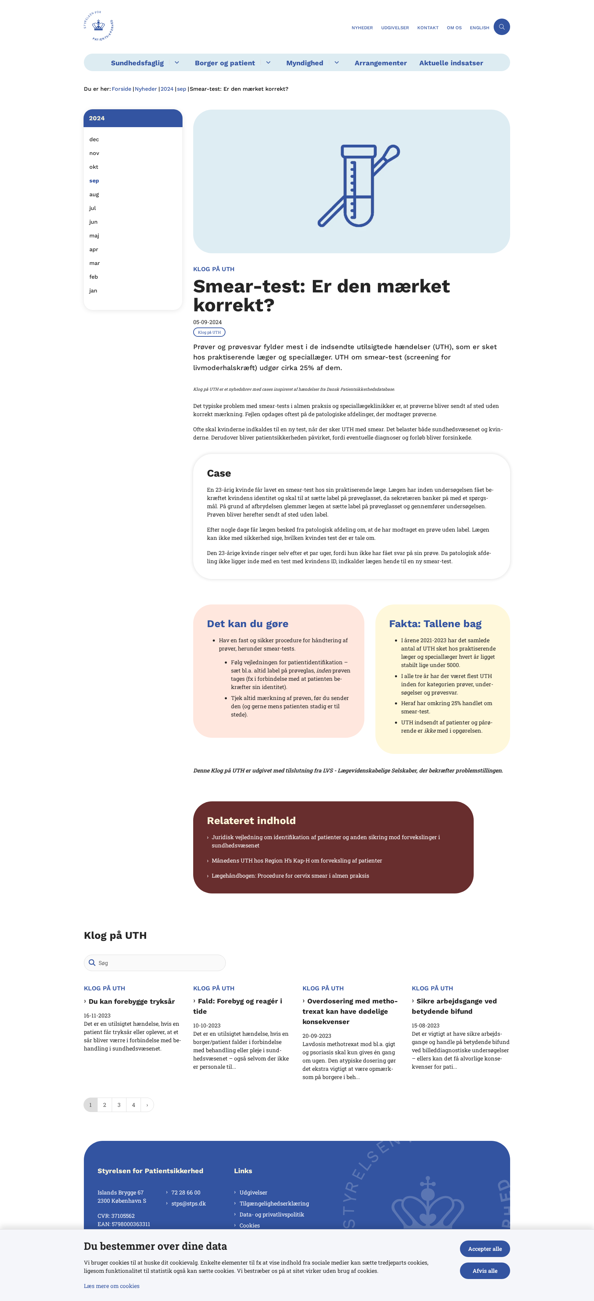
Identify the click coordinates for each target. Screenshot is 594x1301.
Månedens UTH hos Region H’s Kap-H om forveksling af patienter (297, 860)
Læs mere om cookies (112, 1285)
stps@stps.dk (189, 1203)
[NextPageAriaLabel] (147, 1105)
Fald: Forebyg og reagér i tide (237, 1006)
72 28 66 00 (186, 1192)
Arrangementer (381, 63)
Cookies (250, 1225)
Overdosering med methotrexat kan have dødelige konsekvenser (350, 1011)
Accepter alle (485, 1248)
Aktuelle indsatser (451, 63)
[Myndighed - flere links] (335, 62)
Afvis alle (485, 1270)
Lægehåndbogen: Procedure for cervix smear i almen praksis (290, 875)
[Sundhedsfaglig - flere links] (176, 62)
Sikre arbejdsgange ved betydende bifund (454, 1006)
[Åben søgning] (502, 27)
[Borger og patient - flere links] (267, 62)
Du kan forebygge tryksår (132, 1001)
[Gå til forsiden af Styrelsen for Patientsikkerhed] (216, 27)
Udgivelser (253, 1192)
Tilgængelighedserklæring (274, 1203)
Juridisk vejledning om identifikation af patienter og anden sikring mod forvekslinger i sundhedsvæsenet (326, 841)
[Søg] (92, 963)
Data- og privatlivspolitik (272, 1214)
